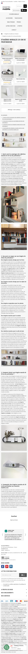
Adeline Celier (11, 530)
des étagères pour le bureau (8, 623)
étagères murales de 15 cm (9, 269)
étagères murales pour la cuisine (19, 622)
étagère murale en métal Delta (18, 625)
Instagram (11, 566)
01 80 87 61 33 (4, 548)
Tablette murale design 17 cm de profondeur (20, 59)
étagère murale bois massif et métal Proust (10, 626)
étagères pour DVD (7, 622)
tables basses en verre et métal (20, 639)
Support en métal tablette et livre (20, 100)
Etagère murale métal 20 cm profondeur (7, 59)
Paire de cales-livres (20, 78)
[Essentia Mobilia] (6, 8)
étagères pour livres (17, 619)
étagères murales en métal (16, 631)
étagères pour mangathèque (7, 620)
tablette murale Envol (17, 628)
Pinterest (6, 566)
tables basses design (6, 637)
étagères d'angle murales (10, 633)
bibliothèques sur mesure (14, 642)
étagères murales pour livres (7, 273)
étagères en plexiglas (5, 413)
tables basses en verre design (7, 641)
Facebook (2, 566)
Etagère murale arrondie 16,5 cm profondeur (7, 79)
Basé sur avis (17, 648)
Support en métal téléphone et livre (7, 100)
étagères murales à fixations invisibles (13, 634)
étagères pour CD (18, 620)
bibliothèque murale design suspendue (13, 630)
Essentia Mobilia (18, 645)
